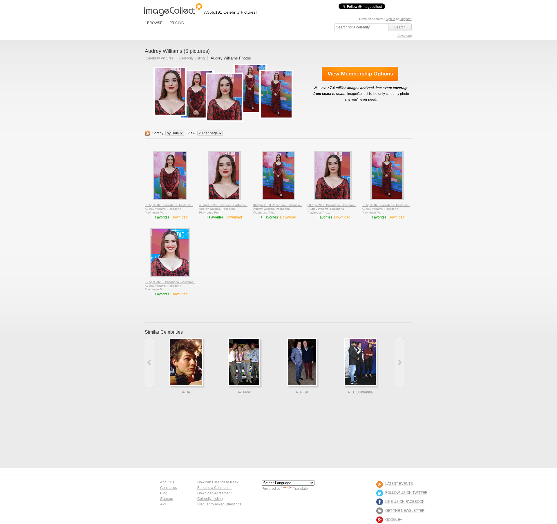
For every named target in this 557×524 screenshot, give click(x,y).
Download (179, 217)
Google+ (393, 520)
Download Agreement (214, 493)
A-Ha (186, 392)
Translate (300, 489)
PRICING (176, 23)
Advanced (404, 35)
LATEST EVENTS (399, 484)
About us (167, 482)
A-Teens (244, 392)
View (191, 133)
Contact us (168, 488)
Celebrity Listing (192, 58)
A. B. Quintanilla (360, 392)
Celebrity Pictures (159, 58)
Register (406, 19)
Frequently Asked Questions (219, 504)
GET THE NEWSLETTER (405, 511)
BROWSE (154, 23)
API (163, 504)
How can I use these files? (217, 482)
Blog (163, 493)
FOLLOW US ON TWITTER (406, 493)
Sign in (390, 19)
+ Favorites (161, 217)
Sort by (157, 133)
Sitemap (166, 499)
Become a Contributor (214, 488)
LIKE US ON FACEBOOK (404, 502)
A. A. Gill (302, 392)
